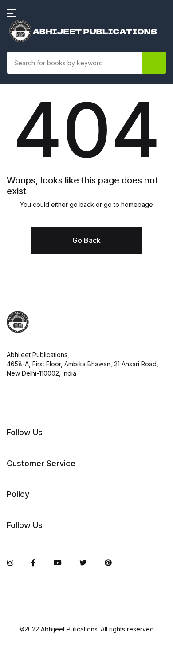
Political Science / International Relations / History (65, 411)
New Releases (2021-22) (53, 53)
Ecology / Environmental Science (54, 105)
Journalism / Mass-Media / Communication (58, 263)
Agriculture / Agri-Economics (62, 76)
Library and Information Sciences (53, 297)
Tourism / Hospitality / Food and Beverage (60, 514)
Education (30, 178)
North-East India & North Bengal (55, 377)
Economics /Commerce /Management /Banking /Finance (52, 144)
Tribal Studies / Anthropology (63, 542)
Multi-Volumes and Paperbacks (65, 348)
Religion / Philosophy (48, 439)
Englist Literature (41, 201)
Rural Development (46, 462)
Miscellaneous (37, 325)
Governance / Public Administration (48, 229)
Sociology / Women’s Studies (62, 485)
